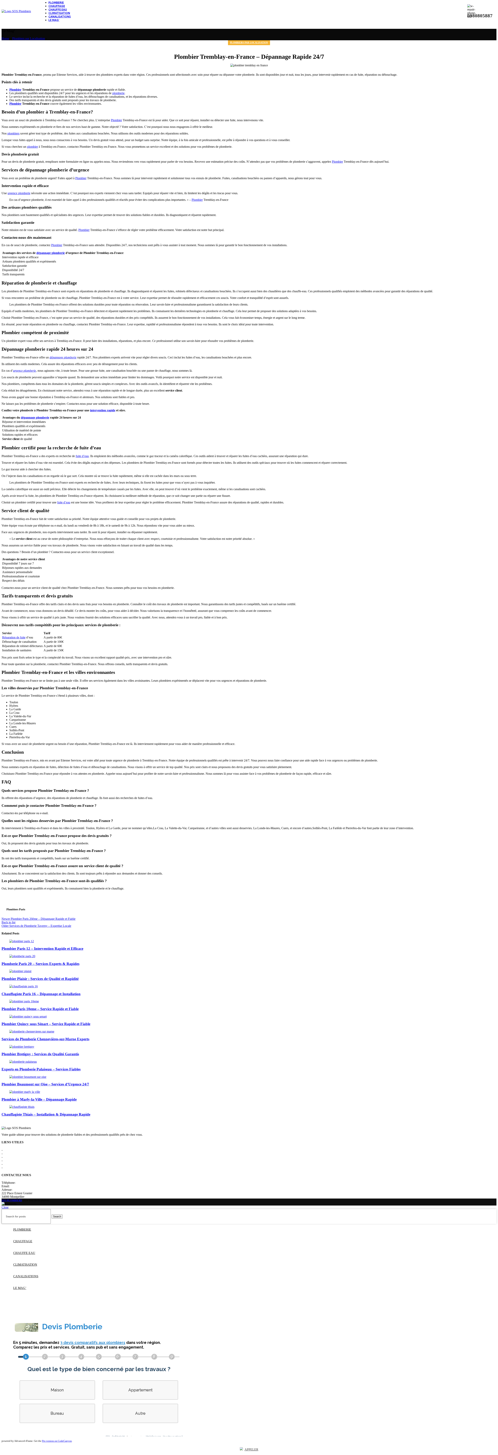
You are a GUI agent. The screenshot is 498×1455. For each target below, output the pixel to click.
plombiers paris (15, 909)
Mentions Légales (14, 1153)
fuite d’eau (82, 456)
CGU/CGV (10, 1160)
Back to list (8, 922)
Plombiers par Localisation (28, 38)
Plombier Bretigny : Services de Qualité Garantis (40, 1054)
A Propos (9, 1150)
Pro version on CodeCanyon (57, 1440)
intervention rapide (102, 410)
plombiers (13, 133)
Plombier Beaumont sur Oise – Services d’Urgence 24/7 (45, 1084)
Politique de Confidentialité (20, 1157)
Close (5, 1207)
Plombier (15, 89)
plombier (32, 146)
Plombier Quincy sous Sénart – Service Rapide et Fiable (46, 1024)
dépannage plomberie (50, 253)
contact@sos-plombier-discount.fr (31, 1186)
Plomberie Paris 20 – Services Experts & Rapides (40, 964)
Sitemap (8, 1167)
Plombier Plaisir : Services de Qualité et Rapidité (40, 979)
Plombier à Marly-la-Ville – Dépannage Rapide (39, 1099)
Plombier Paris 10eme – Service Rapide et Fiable (40, 1009)
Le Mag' (8, 1164)
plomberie (118, 93)
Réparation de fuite (13, 637)
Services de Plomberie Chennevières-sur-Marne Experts (45, 1039)
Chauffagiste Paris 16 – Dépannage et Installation (41, 994)
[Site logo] (16, 11)
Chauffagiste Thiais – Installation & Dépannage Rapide (46, 1114)
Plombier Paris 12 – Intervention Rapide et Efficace (42, 949)
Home (5, 38)
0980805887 (24, 1182)
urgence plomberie (19, 193)
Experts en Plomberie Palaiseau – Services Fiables (41, 1069)
